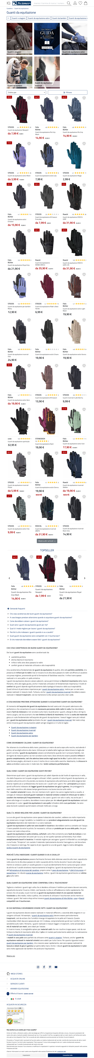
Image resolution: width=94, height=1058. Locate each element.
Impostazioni (26, 1055)
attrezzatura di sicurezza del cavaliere (24, 870)
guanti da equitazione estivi (53, 689)
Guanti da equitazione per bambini (24, 735)
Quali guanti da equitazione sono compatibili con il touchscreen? (35, 635)
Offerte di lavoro (20, 993)
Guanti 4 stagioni (18, 18)
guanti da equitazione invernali (59, 692)
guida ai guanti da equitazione (18, 847)
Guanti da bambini (59, 18)
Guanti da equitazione (21, 8)
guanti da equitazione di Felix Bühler (58, 898)
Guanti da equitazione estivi (39, 18)
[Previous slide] (9, 139)
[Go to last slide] (9, 578)
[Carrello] (85, 2)
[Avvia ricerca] (69, 3)
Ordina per (12, 92)
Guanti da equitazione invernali (23, 730)
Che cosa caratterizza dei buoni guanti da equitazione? (31, 613)
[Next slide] (29, 139)
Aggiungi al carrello (19, 543)
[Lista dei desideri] (80, 2)
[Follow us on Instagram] (38, 967)
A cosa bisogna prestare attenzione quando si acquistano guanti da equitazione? (41, 617)
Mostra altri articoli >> (47, 541)
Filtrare (69, 92)
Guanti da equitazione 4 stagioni (23, 727)
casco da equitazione (60, 870)
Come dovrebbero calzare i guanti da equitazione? (29, 621)
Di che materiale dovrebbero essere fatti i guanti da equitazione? (35, 639)
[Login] (75, 2)
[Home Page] (21, 3)
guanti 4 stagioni (55, 937)
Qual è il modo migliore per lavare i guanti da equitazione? (32, 628)
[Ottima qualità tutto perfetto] (15, 1015)
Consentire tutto (67, 1055)
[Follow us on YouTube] (56, 967)
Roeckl (81, 898)
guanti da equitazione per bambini (20, 943)
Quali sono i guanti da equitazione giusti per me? (29, 624)
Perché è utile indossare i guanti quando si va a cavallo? (31, 632)
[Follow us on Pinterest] (50, 967)
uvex (75, 898)
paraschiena (11, 873)
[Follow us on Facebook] (44, 967)
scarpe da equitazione (34, 873)
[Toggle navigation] (8, 3)
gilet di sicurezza (76, 870)
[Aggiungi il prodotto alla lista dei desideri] (29, 98)
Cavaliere (10, 8)
